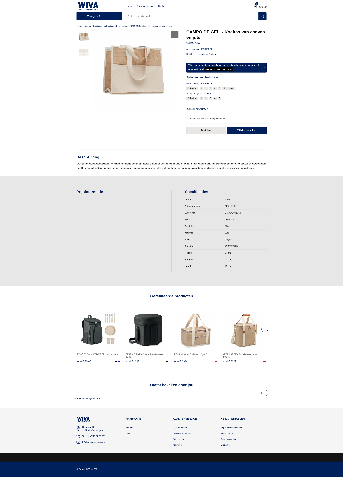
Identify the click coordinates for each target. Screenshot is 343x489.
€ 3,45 (180, 361)
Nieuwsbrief (178, 445)
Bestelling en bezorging (183, 433)
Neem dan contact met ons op (218, 69)
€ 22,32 (229, 361)
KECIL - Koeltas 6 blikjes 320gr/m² (190, 354)
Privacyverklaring (228, 433)
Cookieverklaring (228, 439)
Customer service (145, 6)
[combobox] (191, 16)
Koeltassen (123, 26)
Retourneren (178, 439)
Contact (161, 6)
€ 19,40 (84, 361)
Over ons (129, 427)
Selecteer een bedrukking (202, 77)
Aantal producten (197, 109)
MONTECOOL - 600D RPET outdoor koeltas (98, 354)
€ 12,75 (132, 361)
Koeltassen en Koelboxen (104, 26)
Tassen (87, 26)
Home (129, 6)
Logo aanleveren (180, 427)
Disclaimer (225, 445)
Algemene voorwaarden (231, 427)
